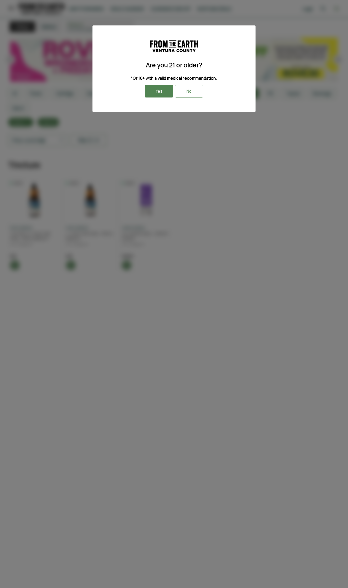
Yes (159, 91)
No (189, 91)
